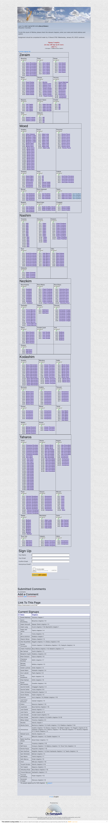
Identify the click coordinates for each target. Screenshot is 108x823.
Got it (69, 821)
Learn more (74, 821)
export (50, 783)
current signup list (24, 51)
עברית (51, 796)
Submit (35, 575)
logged (25, 596)
